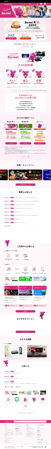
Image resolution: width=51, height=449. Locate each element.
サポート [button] (34, 4)
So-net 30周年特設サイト (8, 442)
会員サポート (28, 426)
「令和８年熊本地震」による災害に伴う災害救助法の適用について (24, 208)
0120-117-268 (40, 37)
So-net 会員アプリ (29, 435)
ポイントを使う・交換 (18, 432)
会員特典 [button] (30, 4)
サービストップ (7, 426)
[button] (37, 4)
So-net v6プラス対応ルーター (8, 437)
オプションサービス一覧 (25, 331)
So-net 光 (6, 427)
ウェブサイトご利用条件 (20, 446)
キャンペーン (26, 4)
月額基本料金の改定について (19, 211)
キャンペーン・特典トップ (19, 426)
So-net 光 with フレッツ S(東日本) (9, 433)
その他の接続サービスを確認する (25, 156)
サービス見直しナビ (29, 431)
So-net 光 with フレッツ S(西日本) (9, 434)
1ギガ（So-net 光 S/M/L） (8, 429)
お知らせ (39, 427)
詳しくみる (11, 38)
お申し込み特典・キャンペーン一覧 (25, 184)
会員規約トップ (40, 432)
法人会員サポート (29, 427)
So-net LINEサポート (29, 436)
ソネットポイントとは (18, 434)
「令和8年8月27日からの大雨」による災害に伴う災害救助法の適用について (25, 197)
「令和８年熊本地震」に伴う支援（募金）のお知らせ (12, 373)
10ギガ (6, 428)
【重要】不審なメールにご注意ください (20, 222)
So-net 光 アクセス (7, 435)
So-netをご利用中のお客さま (25, 46)
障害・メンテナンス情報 (9, 386)
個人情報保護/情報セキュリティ (12, 446)
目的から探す (39, 441)
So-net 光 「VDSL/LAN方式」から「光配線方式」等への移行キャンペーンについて (16, 378)
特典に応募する (18, 431)
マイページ (39, 426)
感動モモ (6, 441)
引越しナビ (28, 430)
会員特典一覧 (25, 311)
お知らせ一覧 (7, 226)
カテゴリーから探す (40, 440)
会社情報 (5, 446)
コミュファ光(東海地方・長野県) (9, 432)
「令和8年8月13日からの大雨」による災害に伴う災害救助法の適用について (25, 204)
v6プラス (6, 436)
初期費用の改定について (18, 218)
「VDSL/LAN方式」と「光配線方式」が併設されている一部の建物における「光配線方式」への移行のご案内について (21, 383)
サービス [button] (21, 4)
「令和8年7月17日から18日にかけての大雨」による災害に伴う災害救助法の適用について (27, 201)
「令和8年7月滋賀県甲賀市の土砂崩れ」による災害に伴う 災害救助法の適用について (27, 215)
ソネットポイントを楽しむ (19, 433)
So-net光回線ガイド (7, 440)
